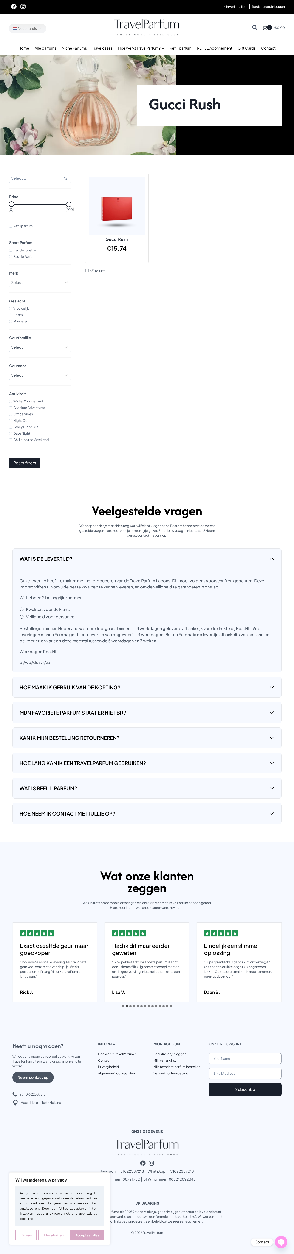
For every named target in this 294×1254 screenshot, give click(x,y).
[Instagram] (23, 6)
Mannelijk (20, 321)
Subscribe (245, 1089)
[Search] (65, 178)
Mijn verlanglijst (234, 6)
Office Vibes (23, 414)
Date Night (21, 433)
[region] (59, 1208)
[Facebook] (13, 6)
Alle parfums (45, 48)
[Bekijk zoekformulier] (254, 27)
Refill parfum (181, 48)
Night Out (21, 420)
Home (23, 48)
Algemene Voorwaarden (116, 1073)
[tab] (123, 1006)
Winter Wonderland (28, 401)
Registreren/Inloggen (169, 1054)
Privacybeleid (108, 1067)
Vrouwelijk (21, 308)
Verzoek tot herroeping (170, 1073)
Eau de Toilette (24, 250)
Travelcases (102, 48)
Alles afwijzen (53, 1235)
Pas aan (26, 1235)
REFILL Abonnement (214, 48)
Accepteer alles (87, 1235)
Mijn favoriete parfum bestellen (176, 1067)
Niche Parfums (74, 48)
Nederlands (27, 29)
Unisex (18, 315)
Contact (268, 48)
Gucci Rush (116, 239)
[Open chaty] (281, 1242)
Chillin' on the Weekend (31, 440)
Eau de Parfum (24, 256)
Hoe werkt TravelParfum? (117, 1054)
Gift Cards (247, 48)
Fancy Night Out (26, 427)
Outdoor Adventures (29, 407)
